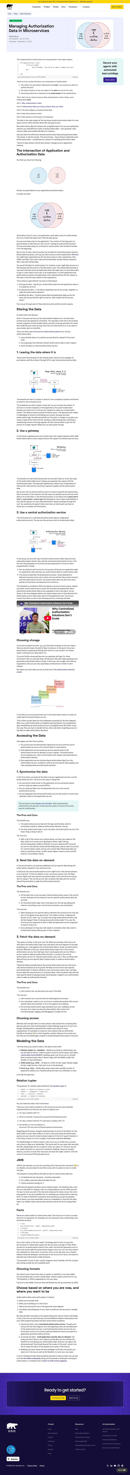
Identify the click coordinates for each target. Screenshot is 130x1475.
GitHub (43, 77)
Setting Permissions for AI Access (111, 1430)
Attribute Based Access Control (85, 1445)
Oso (9, 14)
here (47, 1104)
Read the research (86, 1)
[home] (9, 6)
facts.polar (21, 1238)
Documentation (53, 1433)
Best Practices (25, 14)
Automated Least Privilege (111, 1448)
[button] (74, 7)
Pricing (55, 7)
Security (50, 1449)
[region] (48, 68)
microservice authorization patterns (47, 332)
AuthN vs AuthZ (80, 1449)
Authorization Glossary (82, 1437)
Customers (36, 7)
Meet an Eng (73, 1398)
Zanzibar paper (58, 1086)
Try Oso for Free (58, 1398)
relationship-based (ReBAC (31, 1055)
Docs (64, 7)
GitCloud (74, 255)
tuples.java (21, 1099)
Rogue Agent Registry (82, 1433)
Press (49, 1453)
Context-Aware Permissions (112, 1444)
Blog (15, 14)
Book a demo (117, 7)
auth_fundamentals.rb (24, 77)
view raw (75, 77)
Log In (50, 1429)
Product (47, 7)
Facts (19, 1215)
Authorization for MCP (110, 1435)
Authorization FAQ (81, 1441)
